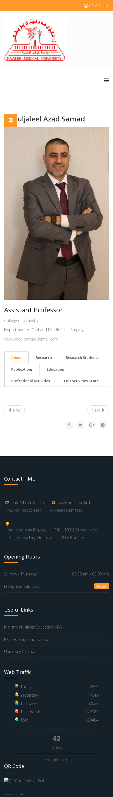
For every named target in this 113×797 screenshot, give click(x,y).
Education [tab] (55, 369)
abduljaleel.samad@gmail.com (31, 339)
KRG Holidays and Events (26, 639)
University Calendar (21, 651)
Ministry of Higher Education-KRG (33, 627)
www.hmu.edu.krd (74, 502)
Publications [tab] (22, 369)
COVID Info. (98, 5)
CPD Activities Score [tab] (81, 380)
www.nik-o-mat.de (14, 794)
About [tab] (16, 357)
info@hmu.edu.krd (29, 502)
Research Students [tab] (82, 357)
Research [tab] (44, 357)
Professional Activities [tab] (30, 380)
